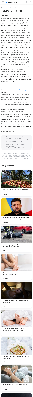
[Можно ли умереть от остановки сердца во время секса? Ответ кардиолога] (16, 323)
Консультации (5, 7)
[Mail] (6, 2)
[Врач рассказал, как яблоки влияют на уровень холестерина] (16, 183)
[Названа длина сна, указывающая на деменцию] (16, 295)
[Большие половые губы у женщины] (16, 378)
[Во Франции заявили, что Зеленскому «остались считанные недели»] (16, 211)
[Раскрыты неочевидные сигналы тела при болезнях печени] (16, 267)
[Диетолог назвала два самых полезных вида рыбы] (16, 350)
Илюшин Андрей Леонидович (18, 90)
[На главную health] (12, 2)
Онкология (15, 7)
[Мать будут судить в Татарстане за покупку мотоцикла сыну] (16, 239)
